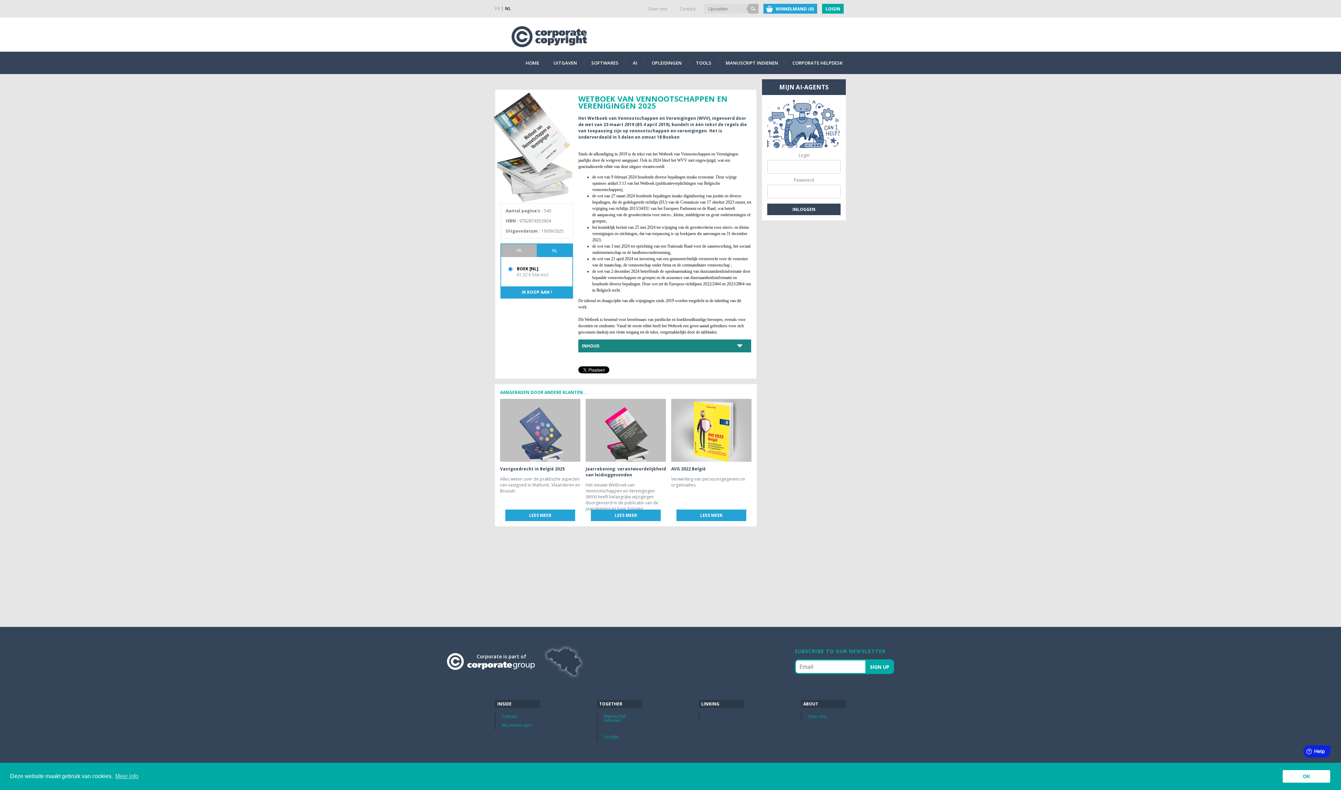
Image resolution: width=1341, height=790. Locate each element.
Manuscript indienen (752, 63)
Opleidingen (667, 63)
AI (635, 63)
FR (497, 9)
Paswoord (804, 180)
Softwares (604, 63)
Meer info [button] (126, 776)
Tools (703, 63)
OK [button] (1306, 776)
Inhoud (591, 346)
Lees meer (540, 515)
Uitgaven (565, 63)
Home (532, 63)
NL (508, 9)
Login (833, 9)
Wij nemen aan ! (517, 725)
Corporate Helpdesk (817, 63)
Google (611, 737)
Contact (688, 9)
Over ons (658, 9)
